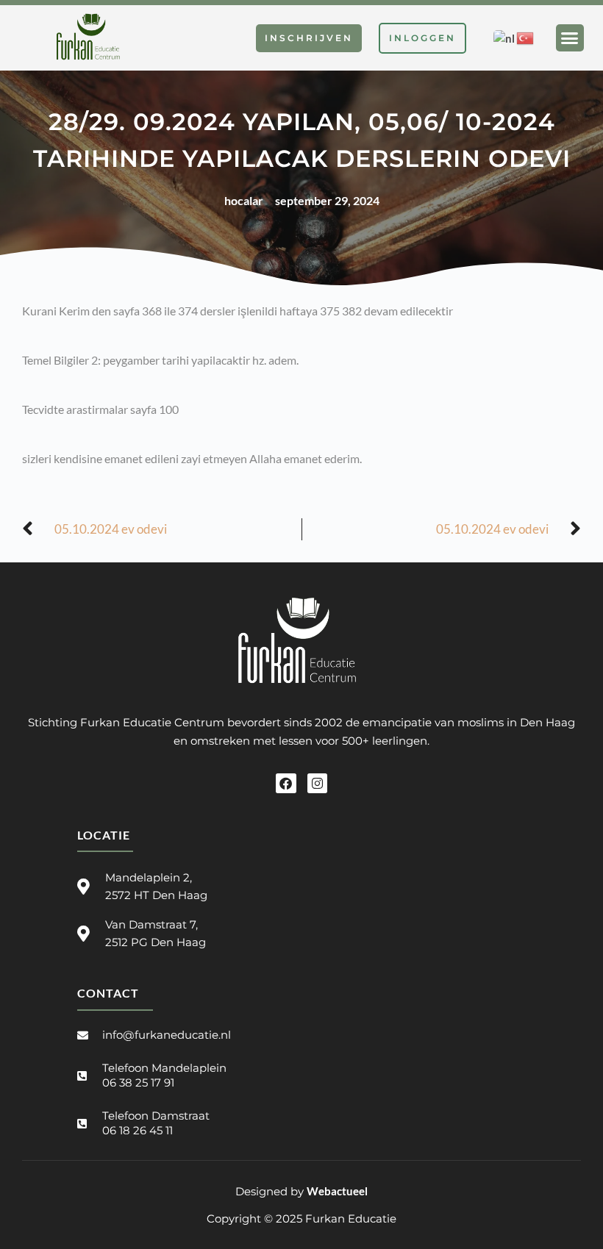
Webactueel (337, 1191)
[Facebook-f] (286, 783)
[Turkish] (525, 36)
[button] (570, 38)
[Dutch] (504, 36)
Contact (108, 993)
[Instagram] (317, 783)
